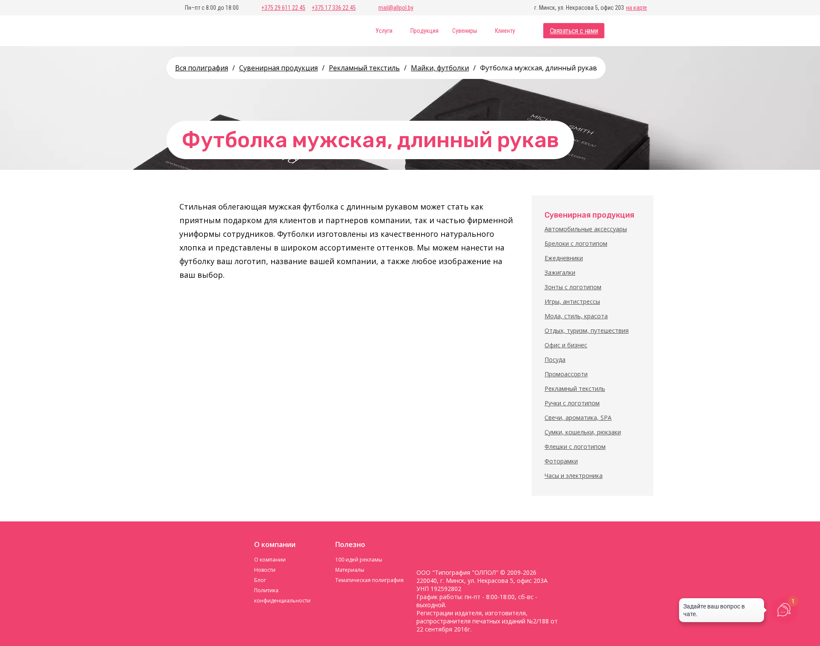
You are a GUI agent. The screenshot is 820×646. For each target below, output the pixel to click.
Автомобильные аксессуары (586, 229)
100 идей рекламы (358, 559)
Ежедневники (564, 258)
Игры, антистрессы (572, 301)
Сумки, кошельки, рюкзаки (583, 432)
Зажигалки (560, 272)
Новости (264, 569)
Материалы (349, 569)
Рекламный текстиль (575, 388)
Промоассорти (566, 374)
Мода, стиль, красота (576, 316)
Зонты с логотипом (573, 287)
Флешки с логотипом (575, 446)
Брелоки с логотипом (576, 243)
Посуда (555, 359)
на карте (636, 7)
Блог (260, 580)
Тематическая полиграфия (369, 580)
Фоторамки (561, 461)
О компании (270, 559)
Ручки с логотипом (572, 403)
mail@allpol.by (395, 7)
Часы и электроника (574, 475)
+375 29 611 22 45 (283, 7)
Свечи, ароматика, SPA (578, 417)
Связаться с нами (574, 31)
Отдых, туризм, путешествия (587, 330)
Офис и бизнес (566, 345)
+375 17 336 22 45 (334, 7)
